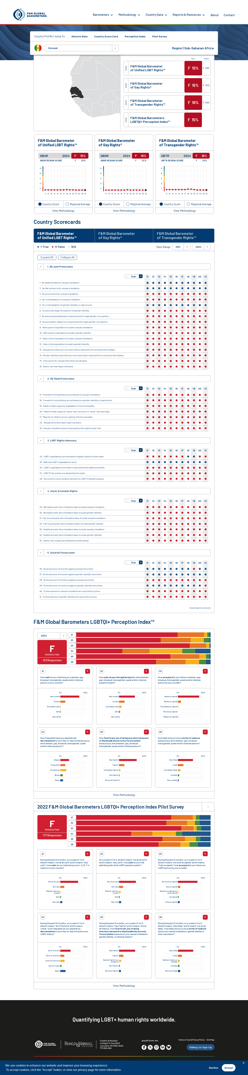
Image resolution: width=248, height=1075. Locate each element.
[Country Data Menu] (166, 14)
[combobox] (82, 48)
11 (147, 276)
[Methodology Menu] (139, 14)
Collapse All (67, 257)
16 (176, 276)
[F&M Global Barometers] (30, 15)
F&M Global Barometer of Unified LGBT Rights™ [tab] (56, 235)
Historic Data (80, 36)
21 (205, 276)
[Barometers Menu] (111, 14)
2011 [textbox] (178, 247)
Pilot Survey (159, 36)
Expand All (46, 257)
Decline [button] (213, 1067)
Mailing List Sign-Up (201, 1047)
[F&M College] (79, 1044)
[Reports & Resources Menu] (203, 14)
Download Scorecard (200, 608)
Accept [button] (228, 1067)
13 (159, 276)
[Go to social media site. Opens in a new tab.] (144, 1047)
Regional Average (80, 204)
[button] (126, 276)
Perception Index (135, 36)
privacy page (86, 1069)
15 (171, 276)
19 (194, 276)
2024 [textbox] (199, 247)
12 (153, 276)
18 (188, 276)
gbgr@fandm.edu (150, 1040)
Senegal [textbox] (53, 48)
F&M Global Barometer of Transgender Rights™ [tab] (176, 235)
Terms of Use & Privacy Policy (191, 1040)
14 (165, 276)
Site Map (210, 1040)
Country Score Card (106, 36)
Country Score (50, 204)
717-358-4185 (105, 1048)
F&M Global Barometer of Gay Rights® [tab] (116, 235)
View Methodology (63, 210)
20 (199, 276)
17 (182, 276)
